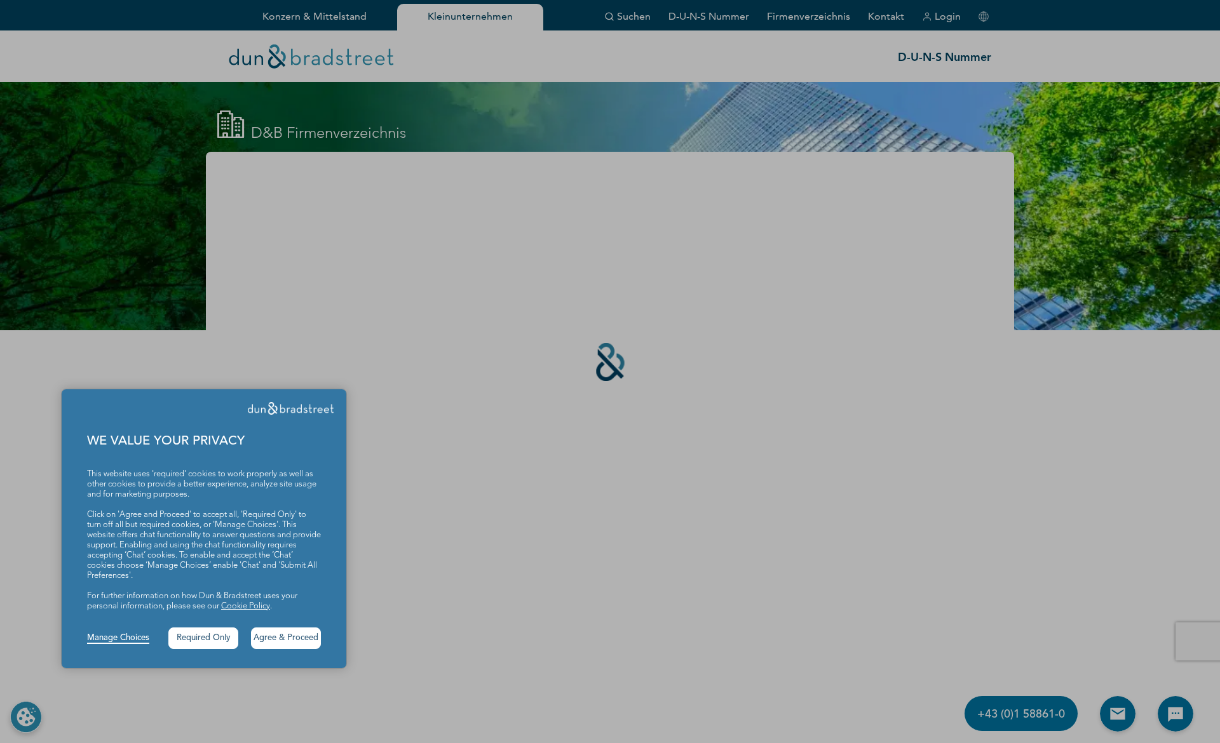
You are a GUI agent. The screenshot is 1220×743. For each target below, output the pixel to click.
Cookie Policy (245, 606)
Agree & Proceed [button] (286, 638)
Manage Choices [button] (118, 638)
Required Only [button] (204, 638)
